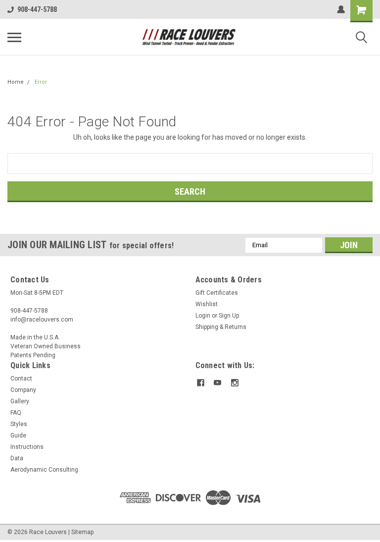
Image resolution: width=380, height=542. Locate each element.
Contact (21, 378)
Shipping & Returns (220, 327)
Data (16, 458)
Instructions (27, 446)
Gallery (19, 401)
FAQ (15, 412)
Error (41, 82)
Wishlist (206, 304)
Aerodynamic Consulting (44, 469)
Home (15, 82)
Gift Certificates (216, 292)
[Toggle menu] (14, 37)
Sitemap (82, 532)
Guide (18, 435)
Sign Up (229, 315)
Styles (18, 424)
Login (202, 315)
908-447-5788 (37, 9)
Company (23, 389)
